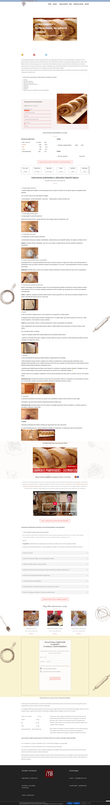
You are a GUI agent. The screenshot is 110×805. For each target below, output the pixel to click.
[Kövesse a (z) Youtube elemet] (76, 477)
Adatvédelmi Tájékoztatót (65, 665)
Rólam (70, 4)
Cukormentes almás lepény (79, 628)
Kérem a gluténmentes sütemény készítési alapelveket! (55, 520)
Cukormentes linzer (31, 628)
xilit (23, 147)
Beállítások (47, 803)
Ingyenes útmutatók (63, 4)
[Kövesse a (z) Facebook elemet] (78, 477)
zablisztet (25, 486)
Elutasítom (77, 803)
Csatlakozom (55, 678)
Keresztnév (42, 661)
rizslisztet (67, 484)
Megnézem (31, 633)
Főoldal (49, 4)
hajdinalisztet (79, 484)
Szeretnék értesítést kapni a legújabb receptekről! (55, 599)
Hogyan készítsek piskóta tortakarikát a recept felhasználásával (55, 162)
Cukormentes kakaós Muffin (55, 628)
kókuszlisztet (37, 486)
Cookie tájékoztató (28, 795)
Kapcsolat (87, 4)
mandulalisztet (30, 486)
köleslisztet (85, 484)
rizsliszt (24, 144)
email (41, 657)
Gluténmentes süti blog (78, 4)
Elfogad (69, 803)
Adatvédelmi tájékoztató (30, 778)
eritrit (23, 149)
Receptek (55, 4)
